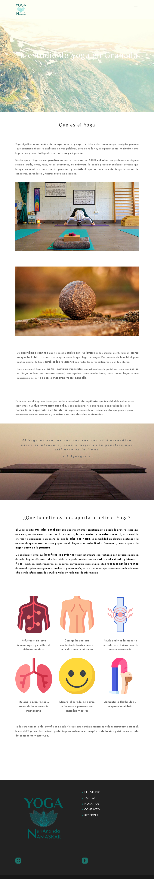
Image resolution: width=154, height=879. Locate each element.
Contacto (92, 809)
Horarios (91, 804)
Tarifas (89, 798)
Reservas (91, 815)
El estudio (92, 792)
